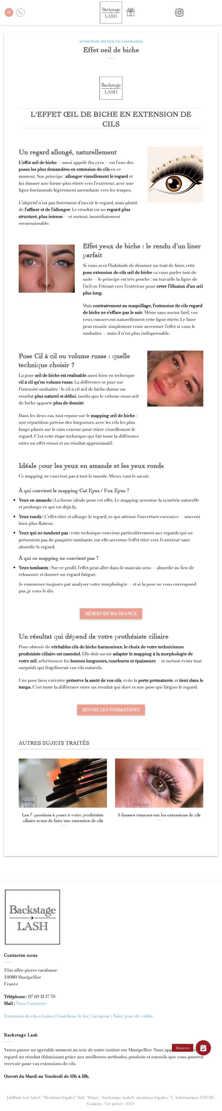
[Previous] (25, 790)
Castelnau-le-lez (73, 1016)
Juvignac (101, 1016)
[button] (203, 1047)
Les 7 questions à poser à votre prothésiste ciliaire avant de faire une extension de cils (63, 817)
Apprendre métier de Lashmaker (111, 41)
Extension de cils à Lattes (29, 1016)
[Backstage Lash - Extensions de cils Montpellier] (111, 12)
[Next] (197, 790)
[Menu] (9, 12)
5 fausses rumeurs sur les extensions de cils (159, 814)
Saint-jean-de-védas (133, 1016)
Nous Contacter (31, 1003)
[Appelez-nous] (20, 12)
